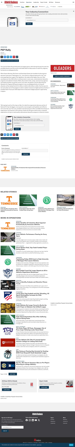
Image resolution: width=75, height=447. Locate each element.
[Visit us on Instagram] (30, 420)
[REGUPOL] (60, 7)
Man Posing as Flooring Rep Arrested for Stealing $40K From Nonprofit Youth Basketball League (32, 352)
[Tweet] (11, 57)
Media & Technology (20, 326)
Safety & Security (55, 90)
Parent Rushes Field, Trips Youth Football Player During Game (58, 92)
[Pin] (14, 57)
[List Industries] (35, 6)
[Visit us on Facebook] (27, 420)
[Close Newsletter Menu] (73, 11)
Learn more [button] (39, 444)
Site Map (50, 442)
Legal (17, 338)
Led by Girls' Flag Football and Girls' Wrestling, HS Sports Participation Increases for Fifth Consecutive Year (32, 295)
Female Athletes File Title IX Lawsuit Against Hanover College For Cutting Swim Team (30, 340)
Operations (4, 47)
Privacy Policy (41, 442)
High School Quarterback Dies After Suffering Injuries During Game (31, 317)
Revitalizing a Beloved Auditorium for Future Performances (65, 209)
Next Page (12, 374)
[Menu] (1, 2)
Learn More (7, 389)
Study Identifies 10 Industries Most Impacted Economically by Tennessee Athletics (28, 168)
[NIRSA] (22, 7)
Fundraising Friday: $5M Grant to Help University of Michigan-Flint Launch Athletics (58, 100)
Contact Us (30, 442)
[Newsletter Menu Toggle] (73, 2)
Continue (25, 154)
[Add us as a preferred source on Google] (17, 57)
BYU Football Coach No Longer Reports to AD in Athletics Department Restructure (58, 107)
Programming (19, 292)
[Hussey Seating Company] (42, 6)
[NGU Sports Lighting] (28, 6)
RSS (46, 442)
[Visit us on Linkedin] (33, 420)
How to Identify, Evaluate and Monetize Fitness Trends (31, 283)
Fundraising (53, 97)
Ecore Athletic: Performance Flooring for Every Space (31, 235)
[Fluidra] (17, 6)
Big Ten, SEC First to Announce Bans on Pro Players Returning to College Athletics (32, 363)
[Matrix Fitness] (10, 7)
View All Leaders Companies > (62, 76)
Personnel (53, 104)
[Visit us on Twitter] (39, 420)
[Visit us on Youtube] (36, 420)
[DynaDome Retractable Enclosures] (53, 6)
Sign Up (29, 23)
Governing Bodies (20, 361)
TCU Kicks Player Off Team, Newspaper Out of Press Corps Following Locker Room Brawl (31, 329)
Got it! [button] (71, 444)
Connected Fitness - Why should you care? (58, 86)
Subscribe (36, 442)
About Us (25, 442)
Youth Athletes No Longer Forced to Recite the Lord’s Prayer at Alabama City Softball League (31, 306)
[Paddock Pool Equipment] (47, 7)
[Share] (5, 57)
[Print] (2, 57)
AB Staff (2, 52)
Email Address (29, 17)
